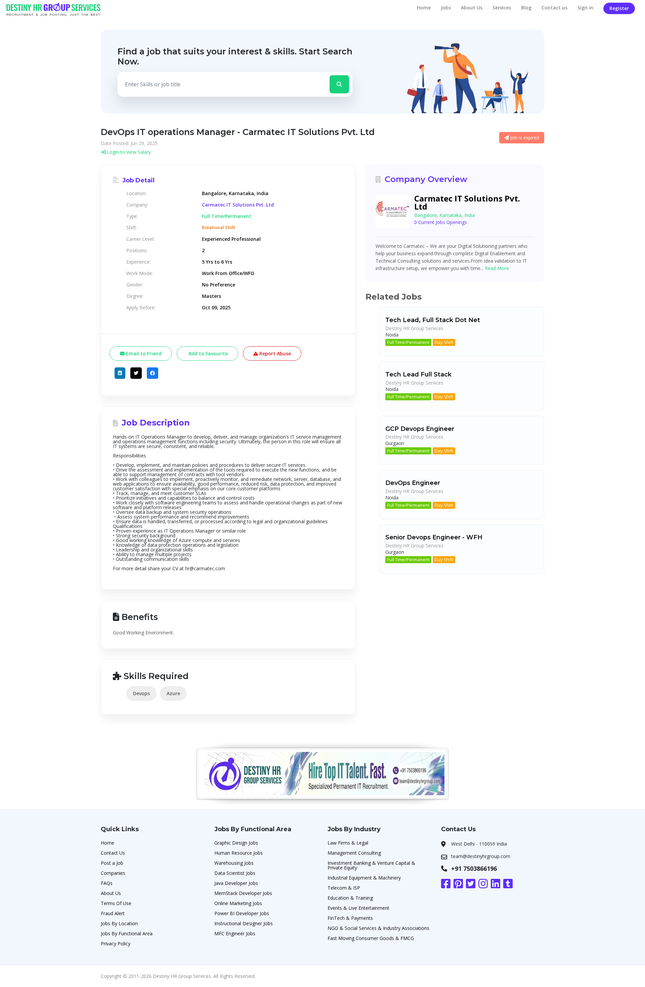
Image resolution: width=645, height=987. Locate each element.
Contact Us (113, 853)
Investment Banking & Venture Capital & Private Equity (371, 865)
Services (501, 7)
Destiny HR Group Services (414, 328)
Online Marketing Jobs (238, 903)
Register (619, 8)
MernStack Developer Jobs (243, 893)
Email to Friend (143, 353)
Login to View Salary (128, 152)
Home (424, 7)
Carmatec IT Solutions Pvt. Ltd (238, 205)
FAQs (107, 883)
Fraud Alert (113, 913)
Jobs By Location (119, 923)
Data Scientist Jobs (234, 873)
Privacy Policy (115, 943)
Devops (141, 693)
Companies (113, 873)
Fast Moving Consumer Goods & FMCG (371, 938)
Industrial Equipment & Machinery (364, 877)
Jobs (446, 7)
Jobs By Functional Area (127, 933)
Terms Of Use (116, 903)
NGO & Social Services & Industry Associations (378, 928)
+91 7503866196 (474, 868)
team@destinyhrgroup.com (480, 856)
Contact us (554, 7)
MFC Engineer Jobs (234, 933)
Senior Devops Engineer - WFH (433, 537)
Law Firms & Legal (348, 843)
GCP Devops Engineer (419, 429)
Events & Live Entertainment (358, 908)
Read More (497, 268)
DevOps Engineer (412, 483)
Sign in (585, 7)
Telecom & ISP (344, 888)
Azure (173, 693)
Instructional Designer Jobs (243, 923)
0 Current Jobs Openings (440, 222)
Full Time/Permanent (408, 342)
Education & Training (350, 898)
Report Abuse (274, 353)
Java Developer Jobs (236, 883)
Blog (526, 7)
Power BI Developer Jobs (241, 913)
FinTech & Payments (350, 918)
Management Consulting (354, 853)
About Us (471, 7)
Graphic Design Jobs (236, 843)
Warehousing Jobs (234, 863)
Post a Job (112, 863)
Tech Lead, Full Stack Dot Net (432, 320)
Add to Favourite (207, 353)
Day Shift (444, 342)
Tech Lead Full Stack (418, 374)
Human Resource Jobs (238, 853)
